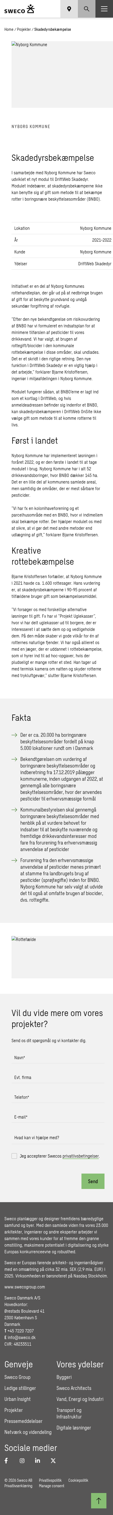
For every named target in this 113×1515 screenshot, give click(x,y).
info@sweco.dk (22, 1337)
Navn (19, 1057)
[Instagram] (24, 1460)
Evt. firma (22, 1077)
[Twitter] (54, 1460)
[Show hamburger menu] (104, 9)
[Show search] (86, 9)
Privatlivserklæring (18, 1485)
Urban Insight (17, 1399)
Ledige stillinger (20, 1388)
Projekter (24, 29)
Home (8, 29)
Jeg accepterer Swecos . (60, 1155)
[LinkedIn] (39, 1460)
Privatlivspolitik (50, 1480)
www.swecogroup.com (24, 1286)
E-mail (20, 1116)
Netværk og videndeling (28, 1432)
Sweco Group (17, 1377)
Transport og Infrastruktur (69, 1413)
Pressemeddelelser (23, 1421)
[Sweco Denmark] (19, 8)
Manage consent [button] (51, 1485)
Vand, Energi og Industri (79, 1399)
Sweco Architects (73, 1388)
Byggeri (64, 1377)
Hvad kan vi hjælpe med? (36, 1137)
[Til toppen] (98, 1500)
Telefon (21, 1097)
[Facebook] (8, 1460)
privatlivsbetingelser (81, 1155)
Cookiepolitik (78, 1480)
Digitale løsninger (73, 1428)
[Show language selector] (69, 9)
